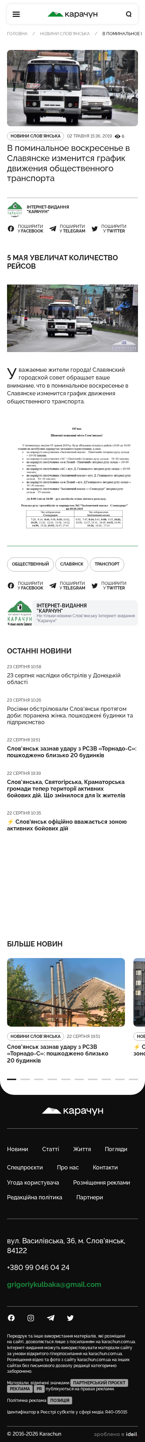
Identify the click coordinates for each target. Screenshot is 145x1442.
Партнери (89, 1197)
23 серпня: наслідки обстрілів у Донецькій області (64, 678)
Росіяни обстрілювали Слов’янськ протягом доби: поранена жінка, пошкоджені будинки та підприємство (70, 716)
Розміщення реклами (101, 1182)
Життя (82, 1149)
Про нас (68, 1167)
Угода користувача (33, 1182)
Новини (17, 1149)
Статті (50, 1149)
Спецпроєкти (25, 1167)
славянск (71, 564)
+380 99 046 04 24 (38, 1267)
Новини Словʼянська (65, 34)
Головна (17, 34)
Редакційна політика (34, 1197)
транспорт (107, 564)
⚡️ (67, 825)
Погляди (116, 1149)
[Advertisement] (72, 881)
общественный (30, 564)
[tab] (11, 1079)
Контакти (105, 1167)
